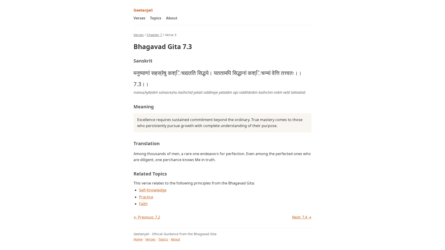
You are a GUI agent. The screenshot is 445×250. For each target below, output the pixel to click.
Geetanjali (143, 10)
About (171, 18)
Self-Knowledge (152, 190)
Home (138, 239)
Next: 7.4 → (302, 217)
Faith (143, 203)
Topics (155, 18)
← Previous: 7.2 (147, 217)
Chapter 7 (154, 35)
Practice (146, 197)
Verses (139, 18)
